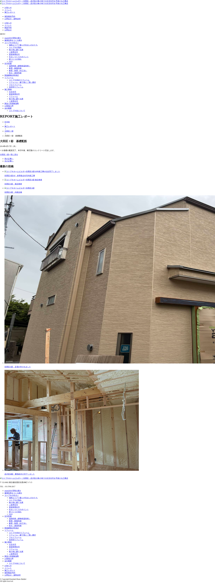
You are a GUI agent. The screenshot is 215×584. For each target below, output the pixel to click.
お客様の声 (8, 106)
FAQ (11, 61)
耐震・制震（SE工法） (18, 71)
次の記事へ (8, 161)
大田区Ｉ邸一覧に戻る (9, 155)
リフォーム (8, 78)
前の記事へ (8, 159)
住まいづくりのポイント (19, 57)
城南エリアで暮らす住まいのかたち (23, 45)
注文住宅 (12, 92)
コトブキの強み (15, 47)
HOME (7, 122)
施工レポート (9, 12)
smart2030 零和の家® (12, 38)
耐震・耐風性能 (15, 68)
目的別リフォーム (16, 87)
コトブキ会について (17, 111)
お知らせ (8, 8)
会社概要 (8, 108)
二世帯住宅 (13, 52)
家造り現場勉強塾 (11, 103)
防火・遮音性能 (15, 73)
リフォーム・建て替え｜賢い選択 (22, 82)
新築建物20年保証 (11, 75)
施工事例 (8, 89)
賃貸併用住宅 (14, 54)
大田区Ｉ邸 (8, 131)
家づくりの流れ (15, 59)
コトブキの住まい (11, 43)
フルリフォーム (15, 85)
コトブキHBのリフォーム (19, 80)
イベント (8, 10)
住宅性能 (8, 63)
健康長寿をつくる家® (13, 40)
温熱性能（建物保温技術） (19, 66)
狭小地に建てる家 (16, 50)
